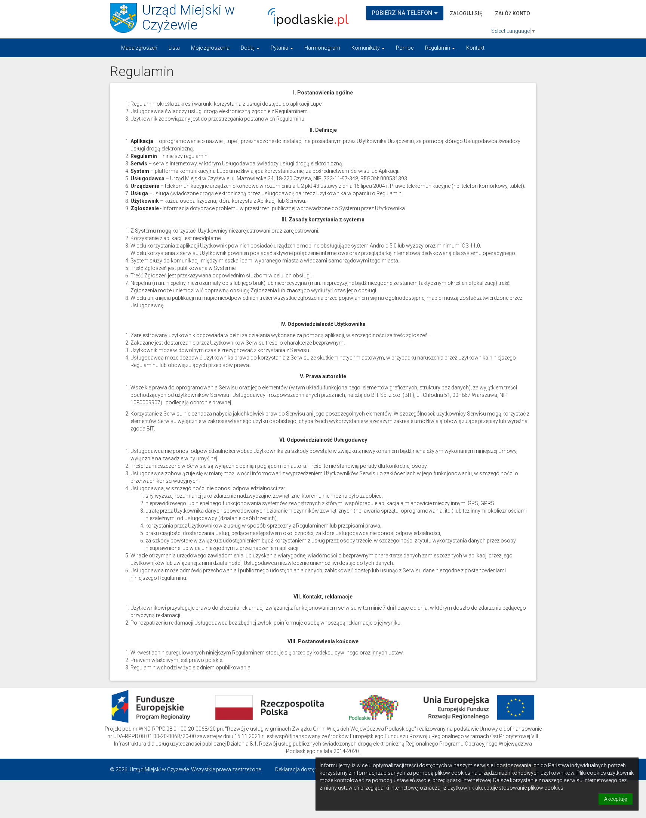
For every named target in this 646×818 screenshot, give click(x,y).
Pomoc (405, 48)
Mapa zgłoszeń (139, 48)
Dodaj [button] (248, 48)
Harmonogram (322, 48)
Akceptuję (615, 799)
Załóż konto (512, 13)
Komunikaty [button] (366, 48)
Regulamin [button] (438, 48)
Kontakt (475, 48)
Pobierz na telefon (402, 12)
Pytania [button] (280, 48)
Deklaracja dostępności (302, 769)
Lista (174, 48)
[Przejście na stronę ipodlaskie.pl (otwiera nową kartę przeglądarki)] (306, 17)
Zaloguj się (466, 13)
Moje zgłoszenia (210, 48)
